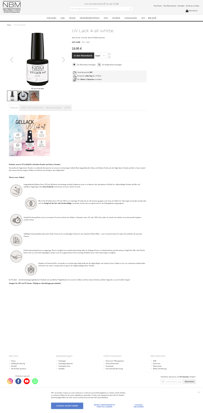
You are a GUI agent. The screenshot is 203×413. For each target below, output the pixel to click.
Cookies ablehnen (139, 406)
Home (9, 25)
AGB (154, 361)
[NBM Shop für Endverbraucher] (12, 7)
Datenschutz (157, 366)
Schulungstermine (64, 366)
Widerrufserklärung (159, 368)
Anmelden (181, 5)
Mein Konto (158, 5)
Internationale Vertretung (114, 368)
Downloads (109, 366)
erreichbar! (98, 79)
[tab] (14, 108)
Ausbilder (62, 368)
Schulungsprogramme (66, 363)
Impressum (156, 363)
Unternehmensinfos (112, 363)
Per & (85, 79)
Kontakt (14, 366)
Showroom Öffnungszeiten (115, 361)
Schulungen (62, 361)
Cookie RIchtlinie (102, 397)
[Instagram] (10, 379)
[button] (11, 59)
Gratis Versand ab (84, 72)
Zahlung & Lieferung (18, 363)
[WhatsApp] (35, 379)
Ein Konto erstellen (192, 5)
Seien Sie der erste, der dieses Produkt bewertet (88, 37)
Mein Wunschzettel (169, 5)
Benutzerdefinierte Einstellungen (104, 406)
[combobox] (101, 8)
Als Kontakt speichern (18, 368)
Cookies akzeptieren (67, 406)
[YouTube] (27, 379)
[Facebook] (18, 379)
